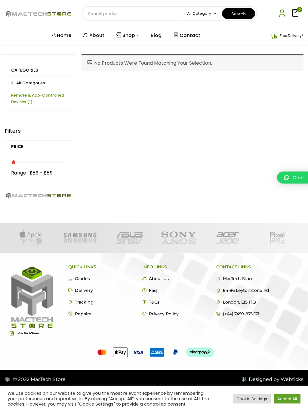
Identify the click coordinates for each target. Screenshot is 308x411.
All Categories (30, 83)
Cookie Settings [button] (251, 399)
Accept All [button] (287, 399)
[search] (238, 13)
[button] (295, 13)
